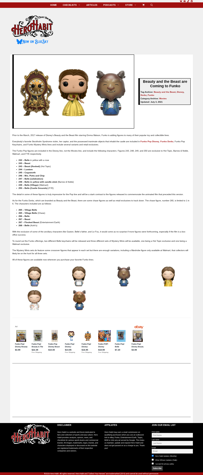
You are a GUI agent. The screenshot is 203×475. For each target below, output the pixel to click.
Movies (163, 98)
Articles (91, 5)
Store (129, 5)
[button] (152, 5)
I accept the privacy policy (164, 464)
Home (53, 5)
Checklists (70, 5)
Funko (151, 95)
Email (154, 447)
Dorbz (144, 95)
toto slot (13, 452)
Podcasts (109, 5)
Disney (180, 92)
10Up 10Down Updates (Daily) (166, 460)
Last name (155, 439)
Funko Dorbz (166, 141)
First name (155, 432)
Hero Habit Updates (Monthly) (166, 456)
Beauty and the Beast (165, 92)
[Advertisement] (126, 30)
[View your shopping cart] (143, 5)
